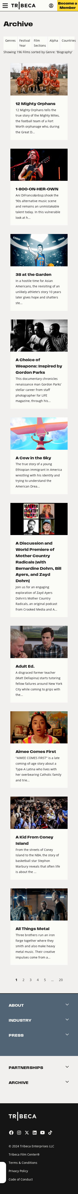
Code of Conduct (21, 1179)
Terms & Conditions (23, 1163)
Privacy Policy (18, 1171)
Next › (71, 980)
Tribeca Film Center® (24, 1154)
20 (61, 980)
